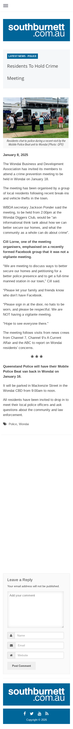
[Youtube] (40, 714)
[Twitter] (32, 714)
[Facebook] (25, 714)
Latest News (17, 56)
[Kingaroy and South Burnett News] (36, 30)
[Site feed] (47, 714)
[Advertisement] (38, 467)
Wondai (24, 424)
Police (32, 56)
